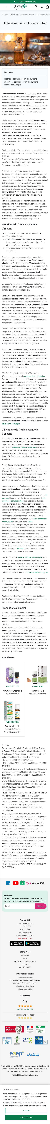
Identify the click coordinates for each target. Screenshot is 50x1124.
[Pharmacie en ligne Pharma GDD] (19, 7)
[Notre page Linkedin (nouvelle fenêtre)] (8, 883)
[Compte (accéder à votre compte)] (41, 7)
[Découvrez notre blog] (35, 883)
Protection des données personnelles (25, 980)
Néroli (30, 522)
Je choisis (26, 1111)
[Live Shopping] (22, 883)
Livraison (25, 955)
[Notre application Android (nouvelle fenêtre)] (33, 943)
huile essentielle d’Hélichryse (30, 557)
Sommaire (8, 72)
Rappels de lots (25, 967)
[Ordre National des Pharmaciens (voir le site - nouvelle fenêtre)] (17, 1040)
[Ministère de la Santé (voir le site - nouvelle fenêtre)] (30, 1029)
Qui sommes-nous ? (25, 923)
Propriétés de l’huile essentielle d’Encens (20, 79)
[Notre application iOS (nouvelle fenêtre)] (17, 943)
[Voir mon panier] (47, 7)
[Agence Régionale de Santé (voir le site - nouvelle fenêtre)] (27, 1040)
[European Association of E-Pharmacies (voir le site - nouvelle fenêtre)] (17, 1054)
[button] (4, 7)
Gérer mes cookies (25, 989)
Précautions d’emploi (12, 85)
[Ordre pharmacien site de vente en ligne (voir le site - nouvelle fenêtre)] (40, 1029)
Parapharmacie (25, 932)
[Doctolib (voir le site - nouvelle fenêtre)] (33, 1054)
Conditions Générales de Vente (25, 983)
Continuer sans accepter (11, 1089)
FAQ (25, 958)
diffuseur (20, 548)
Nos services (25, 929)
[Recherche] (36, 7)
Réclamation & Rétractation (25, 961)
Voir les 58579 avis (25, 1009)
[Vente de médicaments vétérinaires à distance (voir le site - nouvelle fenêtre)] (7, 1040)
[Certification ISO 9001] (14, 1029)
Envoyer (40, 906)
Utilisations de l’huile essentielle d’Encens (21, 82)
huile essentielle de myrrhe (37, 572)
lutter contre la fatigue (11, 424)
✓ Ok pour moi (26, 1117)
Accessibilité (16, 1075)
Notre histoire (25, 926)
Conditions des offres (25, 986)
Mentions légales (25, 977)
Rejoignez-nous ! (25, 938)
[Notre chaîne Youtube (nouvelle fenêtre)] (15, 883)
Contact (25, 964)
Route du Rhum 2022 (25, 935)
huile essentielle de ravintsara (24, 447)
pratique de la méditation (34, 376)
